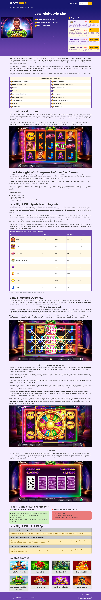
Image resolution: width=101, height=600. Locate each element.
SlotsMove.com (24, 598)
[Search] (90, 3)
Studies (88, 594)
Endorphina (12, 7)
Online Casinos (73, 3)
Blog (83, 594)
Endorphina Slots (19, 7)
